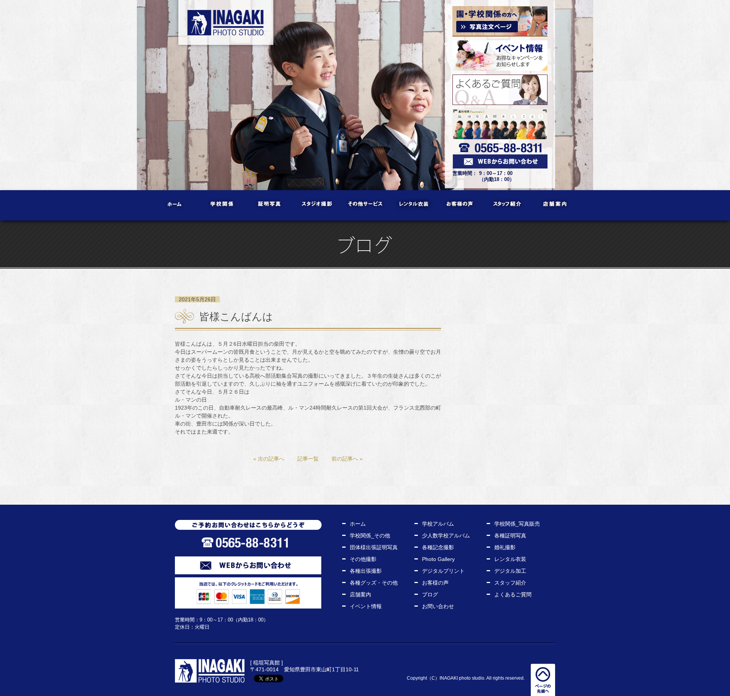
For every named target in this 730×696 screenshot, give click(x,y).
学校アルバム (438, 524)
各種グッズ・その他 (374, 583)
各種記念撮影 (438, 547)
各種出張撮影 (366, 571)
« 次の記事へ (268, 459)
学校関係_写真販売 (517, 524)
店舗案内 (555, 205)
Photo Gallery (438, 559)
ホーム (175, 205)
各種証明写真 (510, 535)
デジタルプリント (443, 571)
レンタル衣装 (412, 205)
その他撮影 (363, 559)
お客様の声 (460, 205)
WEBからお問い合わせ (248, 565)
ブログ (430, 594)
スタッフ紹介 (508, 205)
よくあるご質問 (513, 594)
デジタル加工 (510, 571)
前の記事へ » (347, 459)
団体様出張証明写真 (374, 547)
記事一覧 (308, 459)
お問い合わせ (438, 606)
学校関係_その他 (370, 535)
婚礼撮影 (505, 547)
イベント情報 (366, 606)
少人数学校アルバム (446, 535)
